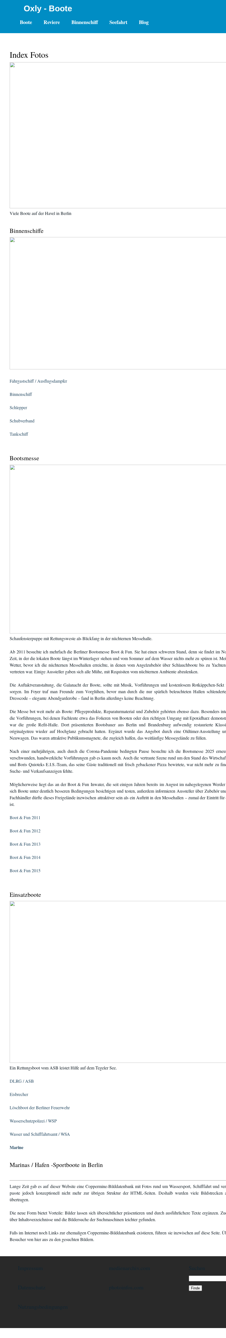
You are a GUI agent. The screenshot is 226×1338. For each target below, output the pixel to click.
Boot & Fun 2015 (25, 870)
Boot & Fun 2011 (25, 817)
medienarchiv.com (129, 1268)
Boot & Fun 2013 (25, 844)
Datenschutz (31, 1287)
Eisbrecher (19, 1094)
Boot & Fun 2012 (25, 831)
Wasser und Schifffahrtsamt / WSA (40, 1134)
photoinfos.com (126, 1287)
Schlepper (18, 407)
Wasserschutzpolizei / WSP (33, 1121)
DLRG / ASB (22, 1081)
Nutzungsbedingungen (43, 1306)
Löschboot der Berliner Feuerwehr (40, 1107)
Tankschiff (19, 434)
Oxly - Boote (48, 8)
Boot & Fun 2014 (25, 857)
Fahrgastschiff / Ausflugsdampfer (38, 381)
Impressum (30, 1268)
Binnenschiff (21, 394)
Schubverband (22, 421)
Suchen (197, 1268)
